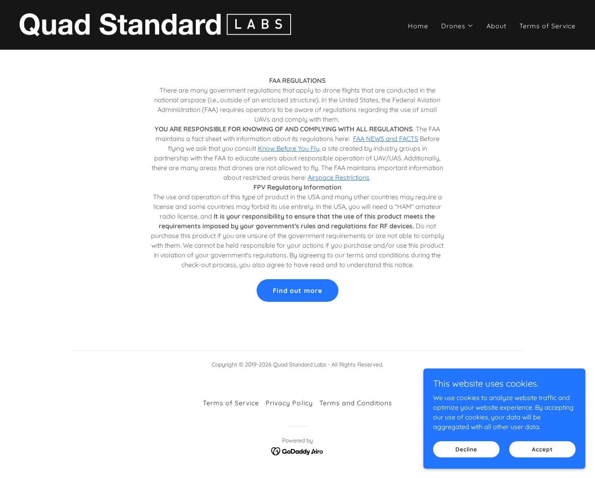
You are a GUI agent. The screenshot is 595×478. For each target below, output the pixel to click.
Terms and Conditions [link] (355, 403)
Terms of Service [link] (547, 26)
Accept (542, 449)
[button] (457, 26)
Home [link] (418, 26)
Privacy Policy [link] (289, 403)
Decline (466, 449)
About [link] (496, 26)
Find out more (297, 290)
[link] (155, 24)
